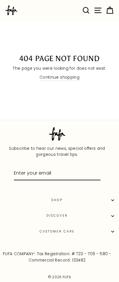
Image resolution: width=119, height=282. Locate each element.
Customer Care (57, 231)
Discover (57, 215)
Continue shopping (59, 77)
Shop (56, 200)
